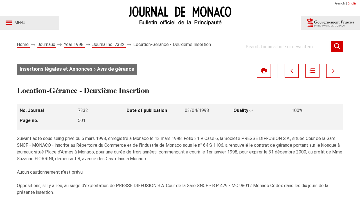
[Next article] (333, 71)
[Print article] (264, 71)
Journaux (46, 44)
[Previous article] (292, 71)
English (353, 3)
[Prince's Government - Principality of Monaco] (330, 23)
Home (23, 44)
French (339, 3)
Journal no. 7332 (109, 44)
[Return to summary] (312, 71)
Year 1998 (74, 44)
